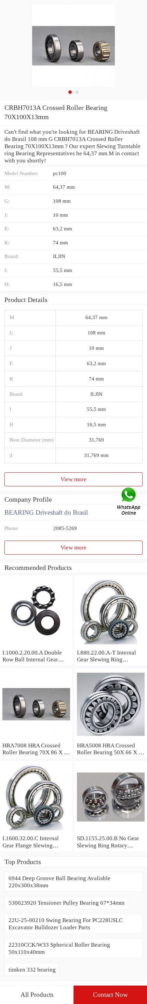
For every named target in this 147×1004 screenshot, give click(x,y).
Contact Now (110, 994)
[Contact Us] (129, 502)
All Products (37, 994)
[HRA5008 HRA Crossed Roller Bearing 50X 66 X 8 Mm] (111, 738)
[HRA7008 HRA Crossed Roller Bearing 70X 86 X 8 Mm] (36, 738)
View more (73, 479)
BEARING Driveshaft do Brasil (46, 512)
